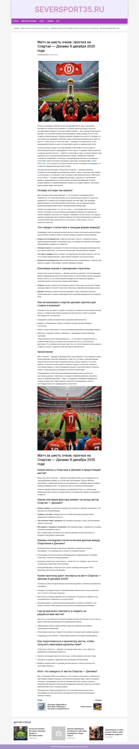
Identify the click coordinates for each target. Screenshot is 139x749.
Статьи (15, 21)
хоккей (50, 21)
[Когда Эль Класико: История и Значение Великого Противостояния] (20, 733)
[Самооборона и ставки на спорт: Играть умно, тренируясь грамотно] (96, 733)
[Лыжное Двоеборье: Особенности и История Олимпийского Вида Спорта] (58, 733)
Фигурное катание (28, 21)
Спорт (41, 21)
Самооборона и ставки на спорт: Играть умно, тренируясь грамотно (114, 732)
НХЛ (57, 21)
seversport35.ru (69, 9)
